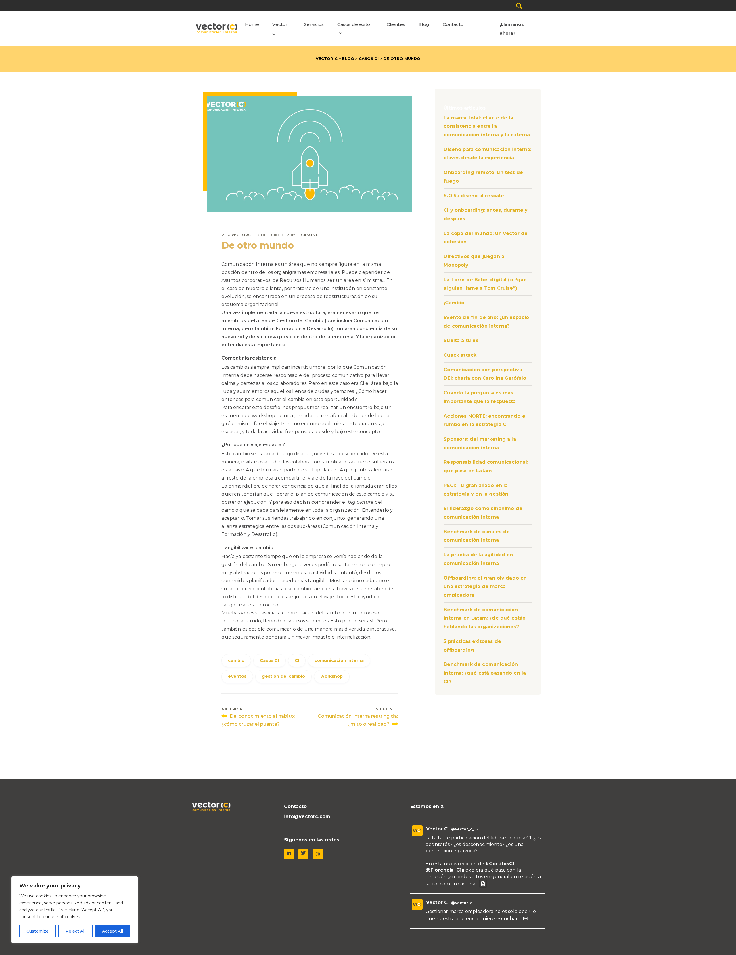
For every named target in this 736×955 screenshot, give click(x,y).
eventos (237, 676)
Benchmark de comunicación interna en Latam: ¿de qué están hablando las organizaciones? (485, 618)
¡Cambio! (455, 302)
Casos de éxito (353, 24)
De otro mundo (257, 245)
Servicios (314, 24)
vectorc (241, 235)
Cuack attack (460, 355)
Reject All (75, 931)
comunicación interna (339, 660)
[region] (75, 909)
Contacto (453, 24)
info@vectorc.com (307, 816)
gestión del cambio (283, 676)
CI (297, 660)
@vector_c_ (462, 829)
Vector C (280, 29)
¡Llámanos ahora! (512, 29)
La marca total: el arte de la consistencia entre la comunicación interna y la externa (487, 126)
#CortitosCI (499, 863)
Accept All (112, 931)
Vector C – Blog (335, 58)
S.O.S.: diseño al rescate (474, 195)
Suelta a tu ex (461, 340)
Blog (424, 24)
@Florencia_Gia (444, 870)
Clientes (396, 24)
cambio (236, 660)
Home (252, 24)
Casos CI (369, 58)
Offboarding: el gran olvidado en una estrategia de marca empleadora (485, 586)
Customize (37, 931)
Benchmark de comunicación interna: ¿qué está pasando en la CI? (485, 673)
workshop (332, 676)
